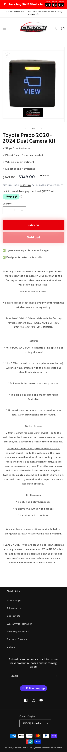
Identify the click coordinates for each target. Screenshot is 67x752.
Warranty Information (19, 623)
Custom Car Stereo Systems (27, 748)
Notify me (33, 224)
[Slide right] (41, 128)
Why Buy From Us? (18, 631)
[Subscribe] (56, 676)
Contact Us (13, 615)
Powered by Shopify (52, 748)
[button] (4, 28)
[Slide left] (26, 128)
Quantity (7, 203)
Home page (13, 600)
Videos (11, 646)
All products (14, 608)
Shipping (25, 185)
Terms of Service (17, 639)
